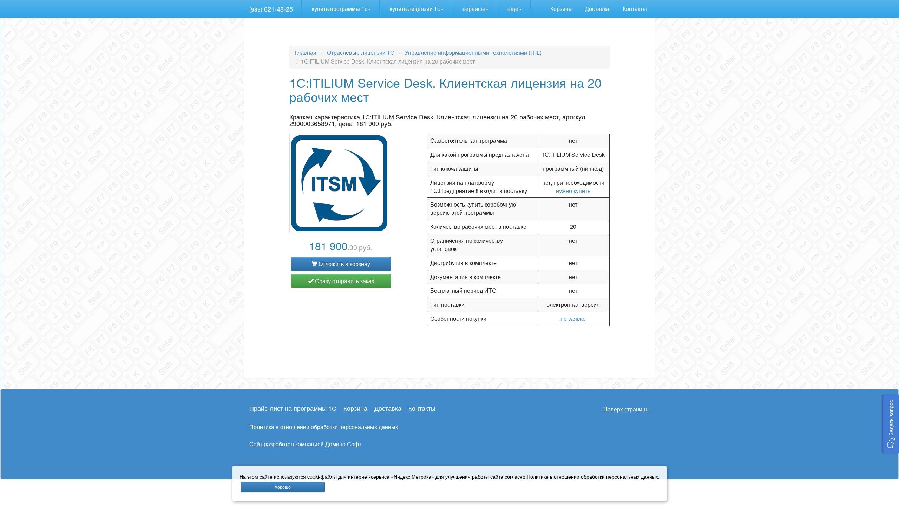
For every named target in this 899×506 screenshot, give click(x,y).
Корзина (561, 9)
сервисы (473, 9)
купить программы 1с (339, 9)
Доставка (598, 9)
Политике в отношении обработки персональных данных (592, 476)
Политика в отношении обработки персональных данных (323, 427)
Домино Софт (343, 444)
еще (512, 9)
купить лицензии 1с (415, 9)
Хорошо (283, 487)
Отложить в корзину (343, 264)
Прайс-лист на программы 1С (292, 408)
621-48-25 (271, 8)
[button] (890, 424)
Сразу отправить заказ (344, 281)
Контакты (635, 9)
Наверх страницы (626, 409)
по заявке (573, 318)
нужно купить (573, 191)
